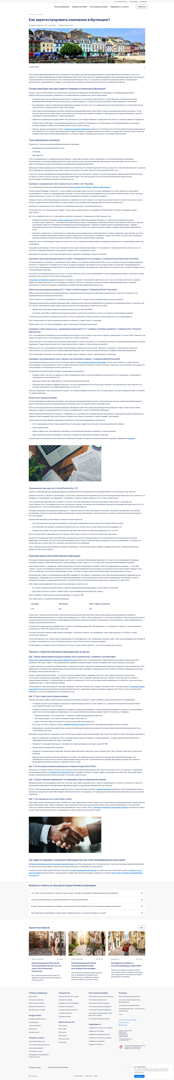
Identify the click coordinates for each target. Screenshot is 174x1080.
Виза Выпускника (34, 1032)
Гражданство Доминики (66, 1006)
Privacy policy (88, 1076)
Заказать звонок (124, 1022)
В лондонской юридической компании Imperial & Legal (51, 864)
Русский (34, 1076)
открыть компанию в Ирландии (83, 870)
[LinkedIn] (128, 1067)
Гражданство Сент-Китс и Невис (69, 996)
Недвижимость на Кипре (96, 1031)
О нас (120, 1014)
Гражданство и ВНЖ (79, 7)
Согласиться (139, 1076)
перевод (131, 438)
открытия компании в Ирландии (77, 129)
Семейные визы (34, 1022)
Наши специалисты (66, 220)
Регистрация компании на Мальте (99, 1003)
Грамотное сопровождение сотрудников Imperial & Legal (52, 660)
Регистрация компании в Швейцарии (100, 1010)
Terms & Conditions (78, 1076)
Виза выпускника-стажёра (37, 1010)
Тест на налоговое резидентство (39, 1045)
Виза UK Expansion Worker (37, 1003)
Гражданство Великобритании (68, 1010)
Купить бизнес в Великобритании (129, 1005)
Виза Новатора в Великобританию (129, 996)
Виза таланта (33, 1029)
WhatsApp (134, 1)
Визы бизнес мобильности (37, 1006)
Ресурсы (143, 1)
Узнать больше (139, 1072)
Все (141, 928)
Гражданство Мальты (65, 1013)
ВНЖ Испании (63, 1025)
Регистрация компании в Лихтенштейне (101, 996)
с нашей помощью (103, 789)
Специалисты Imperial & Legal (41, 280)
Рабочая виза (33, 996)
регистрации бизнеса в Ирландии (92, 362)
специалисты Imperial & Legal (62, 772)
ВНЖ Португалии (64, 1039)
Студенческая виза (35, 1025)
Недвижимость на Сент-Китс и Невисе (100, 1028)
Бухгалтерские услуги (35, 1051)
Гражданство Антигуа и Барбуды (68, 1003)
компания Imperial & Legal (73, 724)
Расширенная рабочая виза (37, 1019)
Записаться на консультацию (128, 1020)
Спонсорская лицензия (36, 1000)
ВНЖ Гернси (62, 1032)
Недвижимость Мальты (96, 1044)
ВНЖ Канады (62, 1042)
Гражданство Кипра (65, 1016)
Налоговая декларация (36, 1048)
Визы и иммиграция (62, 7)
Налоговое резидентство (37, 1041)
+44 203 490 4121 (121, 1)
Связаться (142, 7)
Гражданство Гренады (65, 1000)
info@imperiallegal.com (125, 1039)
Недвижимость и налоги (119, 7)
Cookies (95, 1076)
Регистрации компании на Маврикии (100, 1006)
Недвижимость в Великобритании (99, 1034)
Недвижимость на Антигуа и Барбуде (100, 1038)
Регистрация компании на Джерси (99, 1019)
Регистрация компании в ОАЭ (98, 1000)
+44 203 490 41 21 (124, 1040)
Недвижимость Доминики (97, 1041)
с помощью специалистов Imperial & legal (109, 807)
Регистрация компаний (99, 7)
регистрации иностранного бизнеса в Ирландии (89, 187)
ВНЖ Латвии (62, 1029)
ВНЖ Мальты (63, 1035)
